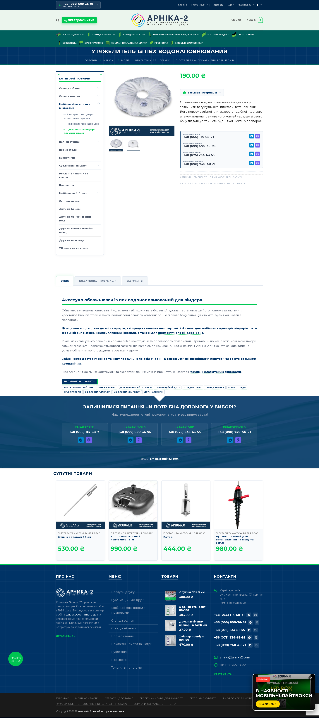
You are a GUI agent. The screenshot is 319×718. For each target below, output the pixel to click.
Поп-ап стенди (217, 34)
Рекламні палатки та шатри (129, 43)
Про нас (62, 698)
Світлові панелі (69, 201)
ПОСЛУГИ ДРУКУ (71, 34)
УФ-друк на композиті (74, 248)
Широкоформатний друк (78, 387)
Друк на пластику (71, 240)
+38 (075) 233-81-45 (229, 630)
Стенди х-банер (102, 34)
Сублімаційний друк (73, 165)
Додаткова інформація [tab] (97, 281)
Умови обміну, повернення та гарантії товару (92, 703)
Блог (231, 5)
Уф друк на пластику (97, 392)
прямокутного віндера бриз (180, 332)
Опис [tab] (65, 281)
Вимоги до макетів (149, 703)
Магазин (109, 60)
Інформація (198, 4)
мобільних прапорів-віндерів (225, 328)
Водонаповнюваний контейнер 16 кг (125, 538)
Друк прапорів (94, 43)
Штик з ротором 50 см (74, 536)
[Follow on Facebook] (257, 5)
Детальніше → (66, 636)
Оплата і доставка (119, 698)
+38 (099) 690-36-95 (199, 146)
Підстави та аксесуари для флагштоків (205, 60)
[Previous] (115, 103)
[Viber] (257, 136)
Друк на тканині (153, 392)
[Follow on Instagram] (261, 5)
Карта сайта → (224, 674)
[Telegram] (251, 136)
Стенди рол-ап (133, 34)
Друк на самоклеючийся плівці (76, 230)
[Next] (168, 103)
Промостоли (246, 34)
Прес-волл (161, 43)
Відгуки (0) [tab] (134, 281)
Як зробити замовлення (242, 698)
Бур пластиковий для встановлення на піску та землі (235, 539)
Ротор (168, 536)
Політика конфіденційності (162, 698)
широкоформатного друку (83, 614)
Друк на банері (69, 208)
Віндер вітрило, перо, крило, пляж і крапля (79, 116)
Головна (182, 5)
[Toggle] (98, 87)
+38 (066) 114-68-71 (198, 137)
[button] (57, 20)
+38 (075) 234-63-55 (199, 155)
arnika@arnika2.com (164, 458)
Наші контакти (86, 698)
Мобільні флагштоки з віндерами (174, 34)
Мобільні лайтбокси (188, 43)
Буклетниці (70, 43)
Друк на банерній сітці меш (75, 218)
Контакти (218, 5)
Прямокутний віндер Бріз (83, 123)
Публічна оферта (203, 698)
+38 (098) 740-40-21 (199, 164)
